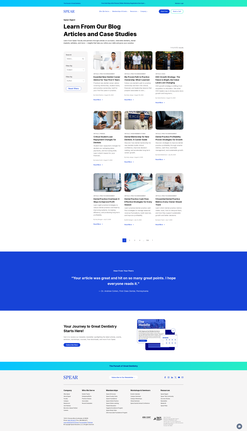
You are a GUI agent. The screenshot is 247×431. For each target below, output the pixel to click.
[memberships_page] (123, 366)
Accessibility (83, 422)
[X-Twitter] (175, 377)
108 (147, 240)
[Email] (182, 377)
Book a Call (177, 11)
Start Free (164, 11)
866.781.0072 (72, 420)
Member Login (179, 3)
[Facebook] (165, 377)
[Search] (83, 59)
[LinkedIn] (172, 377)
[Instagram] (169, 377)
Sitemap (90, 422)
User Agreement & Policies (71, 422)
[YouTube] (179, 377)
